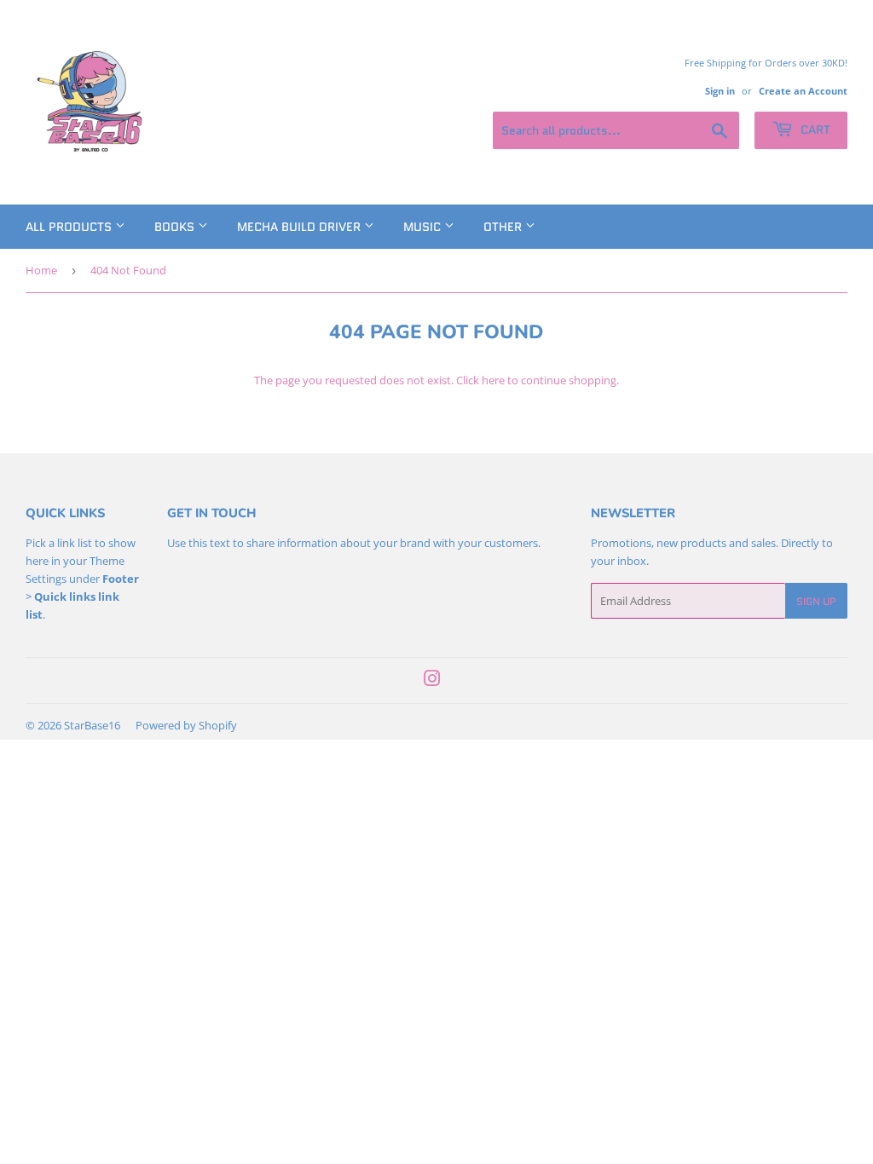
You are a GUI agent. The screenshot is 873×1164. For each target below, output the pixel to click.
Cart (813, 129)
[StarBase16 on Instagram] (432, 681)
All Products (70, 226)
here (493, 380)
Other (504, 226)
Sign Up (816, 601)
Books (176, 226)
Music (423, 226)
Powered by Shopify (186, 725)
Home (41, 270)
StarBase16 (92, 725)
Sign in (720, 90)
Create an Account (803, 90)
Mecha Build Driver (300, 226)
